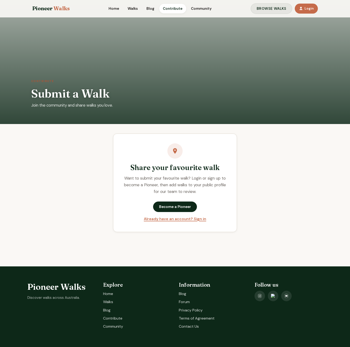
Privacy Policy (191, 310)
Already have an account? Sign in (175, 218)
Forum (184, 301)
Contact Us (189, 326)
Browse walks (271, 8)
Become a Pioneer (175, 206)
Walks (133, 8)
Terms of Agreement (197, 318)
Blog (150, 8)
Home (114, 8)
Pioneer (51, 8)
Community (201, 8)
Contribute (172, 8)
